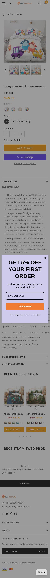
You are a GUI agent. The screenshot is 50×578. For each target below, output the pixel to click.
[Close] (45, 258)
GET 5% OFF (25, 306)
